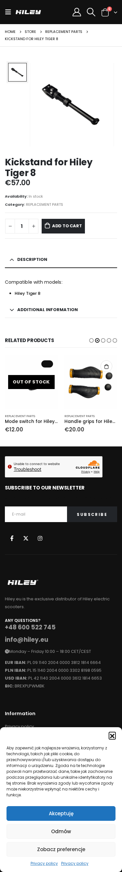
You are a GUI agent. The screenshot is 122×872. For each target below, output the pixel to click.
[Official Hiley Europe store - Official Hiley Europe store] (28, 12)
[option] (17, 72)
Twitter (26, 538)
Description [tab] (32, 259)
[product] (90, 382)
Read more (47, 363)
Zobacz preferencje (61, 849)
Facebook (12, 538)
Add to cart (67, 226)
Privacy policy (44, 863)
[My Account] (77, 12)
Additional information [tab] (47, 310)
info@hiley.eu (26, 640)
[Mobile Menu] (10, 12)
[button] (112, 735)
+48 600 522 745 (30, 627)
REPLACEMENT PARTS (44, 204)
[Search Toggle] (91, 12)
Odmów (61, 831)
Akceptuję (61, 813)
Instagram (40, 538)
